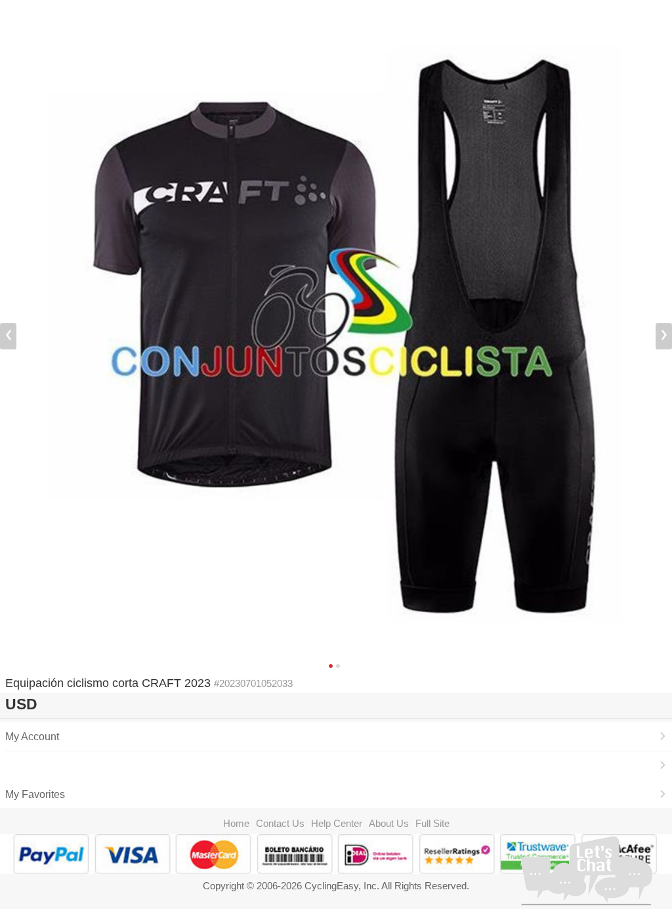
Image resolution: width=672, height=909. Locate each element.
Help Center (336, 823)
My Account (32, 736)
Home (236, 823)
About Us (389, 823)
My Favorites (35, 794)
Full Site (432, 823)
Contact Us (280, 823)
